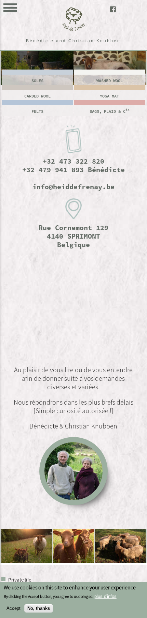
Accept (13, 608)
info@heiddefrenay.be (73, 186)
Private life (19, 579)
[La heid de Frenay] (73, 29)
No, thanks (38, 608)
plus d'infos (105, 596)
